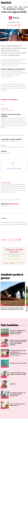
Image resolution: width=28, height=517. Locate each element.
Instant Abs (4, 108)
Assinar (12, 263)
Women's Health (6, 182)
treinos (3, 145)
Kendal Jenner (14, 204)
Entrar (6, 263)
